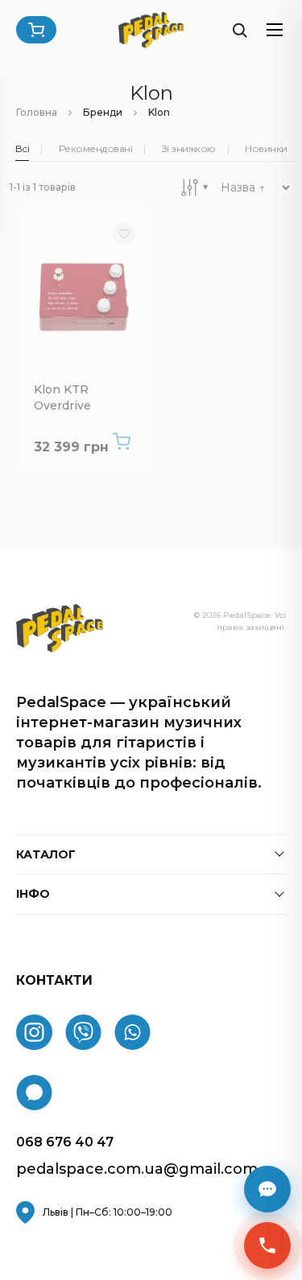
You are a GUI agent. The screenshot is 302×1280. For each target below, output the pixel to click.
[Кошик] (36, 29)
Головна (36, 112)
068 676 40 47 (65, 1142)
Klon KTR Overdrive (62, 397)
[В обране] (124, 234)
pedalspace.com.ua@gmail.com (137, 1169)
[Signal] (34, 1092)
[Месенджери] (267, 1189)
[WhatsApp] (132, 1032)
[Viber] (83, 1032)
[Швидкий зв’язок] (267, 1245)
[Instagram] (34, 1032)
